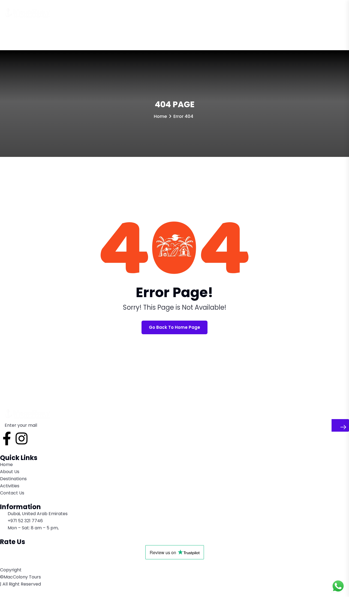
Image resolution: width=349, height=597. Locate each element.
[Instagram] (21, 438)
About (33, 33)
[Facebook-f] (7, 438)
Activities (94, 33)
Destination (62, 33)
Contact (123, 33)
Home (11, 33)
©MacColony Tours (20, 577)
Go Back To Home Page (174, 327)
